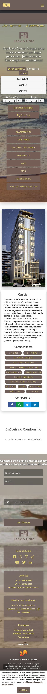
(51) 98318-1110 (13, 25)
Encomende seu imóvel (23, 633)
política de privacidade (32, 682)
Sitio (23, 171)
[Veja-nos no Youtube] (17, 562)
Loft (23, 163)
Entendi (23, 690)
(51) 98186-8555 (37, 25)
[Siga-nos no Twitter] (24, 562)
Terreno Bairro (23, 179)
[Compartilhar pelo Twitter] (27, 404)
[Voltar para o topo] (6, 666)
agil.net (33, 659)
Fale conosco (24, 637)
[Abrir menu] (42, 5)
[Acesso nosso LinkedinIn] (30, 562)
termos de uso (7, 684)
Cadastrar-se (23, 522)
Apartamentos (23, 132)
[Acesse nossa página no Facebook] (14, 557)
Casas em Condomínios (23, 147)
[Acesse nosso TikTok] (32, 557)
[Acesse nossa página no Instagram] (26, 557)
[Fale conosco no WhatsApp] (20, 557)
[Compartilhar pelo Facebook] (12, 404)
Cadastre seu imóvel (23, 630)
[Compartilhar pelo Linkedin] (35, 404)
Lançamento (23, 155)
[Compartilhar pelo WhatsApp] (20, 404)
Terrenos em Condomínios (23, 186)
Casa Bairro (23, 139)
